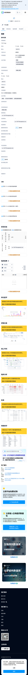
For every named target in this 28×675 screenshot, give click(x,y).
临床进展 (3, 613)
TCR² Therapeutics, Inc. (8, 115)
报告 (2, 622)
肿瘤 (17, 60)
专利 (2, 616)
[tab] (3, 29)
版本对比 (3, 599)
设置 (14, 668)
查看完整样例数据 (11, 304)
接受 (14, 671)
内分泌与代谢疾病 (19, 62)
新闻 (2, 625)
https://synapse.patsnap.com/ (9, 8)
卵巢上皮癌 (18, 70)
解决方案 (3, 596)
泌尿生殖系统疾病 (19, 64)
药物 (2, 610)
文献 (2, 619)
